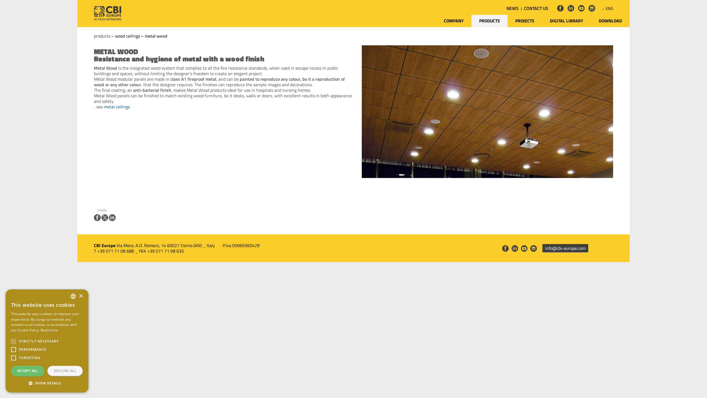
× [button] (81, 296)
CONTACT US (536, 8)
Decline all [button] (65, 370)
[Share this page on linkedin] (112, 217)
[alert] (47, 340)
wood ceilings (127, 36)
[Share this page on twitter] (104, 217)
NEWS (512, 8)
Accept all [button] (27, 370)
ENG (609, 8)
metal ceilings (117, 106)
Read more (49, 330)
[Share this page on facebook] (97, 217)
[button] (47, 383)
